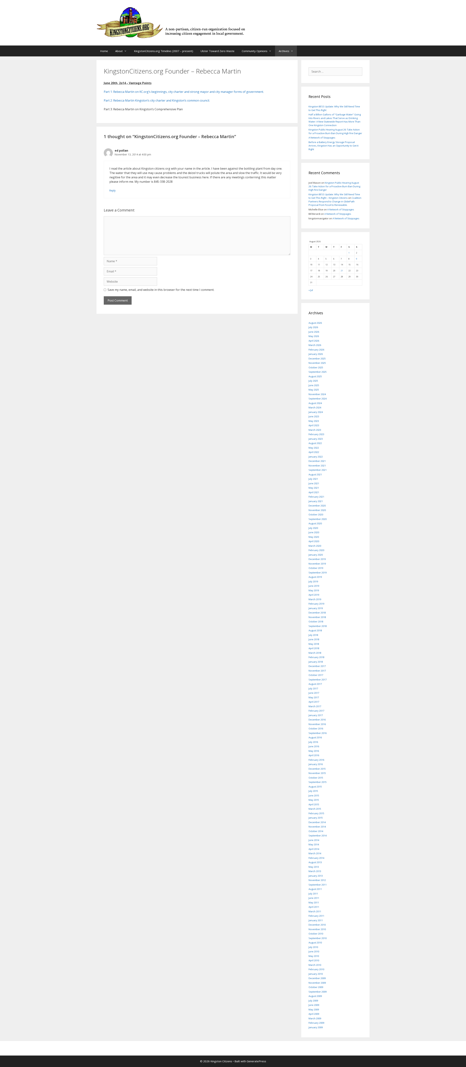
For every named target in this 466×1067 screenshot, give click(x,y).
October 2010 (316, 933)
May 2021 (314, 487)
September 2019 (318, 572)
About (119, 51)
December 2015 (317, 768)
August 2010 (315, 942)
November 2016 (317, 724)
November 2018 (317, 617)
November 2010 (317, 929)
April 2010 (314, 960)
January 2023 (316, 438)
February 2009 (316, 1022)
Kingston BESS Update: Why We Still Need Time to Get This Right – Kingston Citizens (334, 196)
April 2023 (314, 425)
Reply (112, 190)
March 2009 (315, 1018)
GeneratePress (256, 1061)
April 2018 (314, 648)
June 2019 (314, 585)
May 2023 (314, 421)
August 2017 (315, 684)
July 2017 (313, 688)
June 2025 (314, 385)
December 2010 (317, 924)
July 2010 (313, 947)
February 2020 (316, 550)
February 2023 (316, 434)
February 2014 (316, 858)
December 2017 (317, 666)
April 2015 (314, 804)
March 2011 (315, 911)
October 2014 (316, 831)
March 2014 (315, 853)
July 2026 (313, 327)
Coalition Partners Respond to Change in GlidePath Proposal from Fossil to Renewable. (335, 201)
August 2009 (315, 996)
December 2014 (317, 822)
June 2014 (314, 840)
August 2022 (315, 443)
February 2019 (316, 603)
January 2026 (316, 354)
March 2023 (315, 429)
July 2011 (313, 893)
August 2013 (315, 862)
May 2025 (314, 389)
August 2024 (315, 403)
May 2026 (314, 336)
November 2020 (317, 510)
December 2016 (317, 719)
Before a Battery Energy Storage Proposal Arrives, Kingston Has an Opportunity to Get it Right (333, 145)
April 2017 (314, 701)
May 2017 (314, 697)
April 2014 (314, 849)
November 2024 (317, 394)
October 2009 (316, 987)
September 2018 (318, 626)
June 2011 (314, 898)
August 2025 (315, 376)
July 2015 (313, 791)
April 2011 (314, 906)
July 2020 (313, 528)
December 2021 (317, 461)
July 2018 (313, 635)
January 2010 (316, 973)
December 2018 (317, 612)
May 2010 (314, 956)
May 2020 (314, 537)
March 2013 (315, 871)
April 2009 (314, 1013)
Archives (284, 51)
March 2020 (315, 545)
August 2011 (315, 889)
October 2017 (316, 675)
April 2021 (314, 492)
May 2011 (314, 902)
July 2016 (313, 742)
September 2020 (318, 519)
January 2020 (316, 554)
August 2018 (315, 630)
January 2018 (316, 661)
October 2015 (316, 777)
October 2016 (316, 728)
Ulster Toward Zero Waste (217, 51)
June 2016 (314, 746)
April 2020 (314, 541)
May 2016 (314, 751)
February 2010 (316, 969)
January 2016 (316, 764)
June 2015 (314, 795)
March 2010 (315, 965)
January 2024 (316, 412)
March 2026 (315, 345)
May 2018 (314, 644)
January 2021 (316, 501)
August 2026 (315, 322)
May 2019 (314, 590)
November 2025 (317, 363)
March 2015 (315, 808)
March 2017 (315, 706)
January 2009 (316, 1027)
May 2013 (314, 866)
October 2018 (316, 621)
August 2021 (315, 474)
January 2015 (316, 817)
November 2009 (317, 982)
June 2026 (314, 331)
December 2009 (317, 978)
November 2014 (317, 826)
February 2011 (316, 915)
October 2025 (316, 367)
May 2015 (314, 799)
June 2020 (314, 532)
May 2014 (314, 844)
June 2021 (314, 483)
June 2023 (314, 416)
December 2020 (317, 505)
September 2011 (318, 884)
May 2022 (314, 447)
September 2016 (318, 733)
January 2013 (316, 875)
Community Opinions (254, 51)
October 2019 (316, 568)
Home (104, 51)
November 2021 (317, 465)
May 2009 (314, 1009)
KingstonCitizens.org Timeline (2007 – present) (163, 51)
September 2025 (318, 371)
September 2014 (318, 835)
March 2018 (315, 652)
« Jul (311, 290)
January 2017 (316, 715)
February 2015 (316, 813)
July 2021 (313, 478)
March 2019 (315, 599)
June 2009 (314, 1005)
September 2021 (318, 470)
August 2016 (315, 737)
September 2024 (318, 398)
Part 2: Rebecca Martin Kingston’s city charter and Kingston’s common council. (157, 100)
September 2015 (318, 782)
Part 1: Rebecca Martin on (121, 92)
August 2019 (315, 577)
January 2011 (316, 920)
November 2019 (317, 563)
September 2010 (318, 938)
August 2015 (315, 786)
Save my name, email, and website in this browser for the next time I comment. (161, 290)
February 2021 (316, 496)
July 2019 (313, 581)
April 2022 (314, 452)
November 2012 (317, 880)
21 (342, 270)
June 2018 (314, 639)
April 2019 (314, 594)
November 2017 (317, 670)
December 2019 (317, 559)
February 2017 (316, 710)
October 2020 (316, 514)
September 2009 (318, 991)
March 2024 (315, 407)
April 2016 (314, 755)
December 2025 (317, 358)
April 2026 (314, 340)
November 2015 (317, 773)
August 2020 (315, 523)
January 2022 (316, 456)
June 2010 (314, 951)
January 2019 (316, 608)
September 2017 (318, 679)
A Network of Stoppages (322, 137)
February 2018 (316, 657)
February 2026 (316, 349)
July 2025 (313, 380)
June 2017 (314, 692)
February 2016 (316, 759)
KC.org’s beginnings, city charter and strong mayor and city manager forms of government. (201, 92)
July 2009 (313, 1000)
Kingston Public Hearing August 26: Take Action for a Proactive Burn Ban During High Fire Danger (335, 131)
